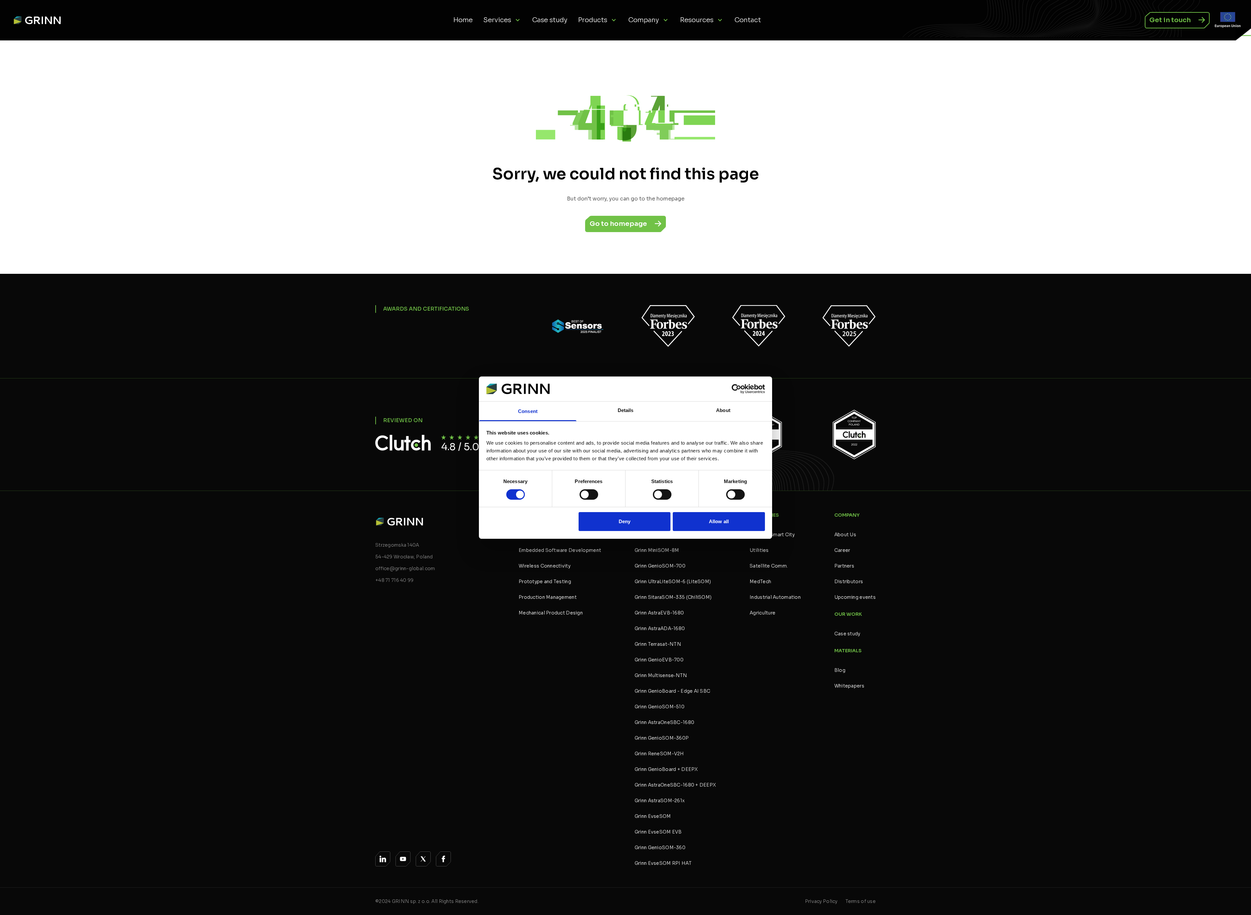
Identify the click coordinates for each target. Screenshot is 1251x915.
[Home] (39, 20)
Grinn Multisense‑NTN (661, 675)
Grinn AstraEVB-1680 (659, 613)
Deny (624, 521)
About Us (845, 535)
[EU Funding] (1228, 20)
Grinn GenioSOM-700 (660, 566)
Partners (844, 566)
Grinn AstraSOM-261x (660, 801)
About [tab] (723, 410)
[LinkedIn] (382, 858)
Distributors (848, 581)
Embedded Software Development (560, 550)
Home (463, 20)
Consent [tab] (528, 411)
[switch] (589, 494)
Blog (839, 670)
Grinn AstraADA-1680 (660, 628)
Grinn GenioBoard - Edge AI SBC (672, 691)
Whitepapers (849, 686)
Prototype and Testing (545, 581)
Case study (550, 20)
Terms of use (860, 901)
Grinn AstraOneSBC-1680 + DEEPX (675, 785)
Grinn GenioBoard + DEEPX (666, 769)
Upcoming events (855, 597)
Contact (747, 20)
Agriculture (762, 613)
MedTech (760, 581)
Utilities (759, 550)
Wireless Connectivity (544, 566)
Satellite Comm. (769, 566)
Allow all (719, 521)
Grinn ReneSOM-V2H (659, 754)
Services (497, 20)
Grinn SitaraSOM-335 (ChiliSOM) (673, 597)
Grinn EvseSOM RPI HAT (663, 863)
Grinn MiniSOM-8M (657, 550)
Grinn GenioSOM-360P (662, 738)
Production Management (548, 597)
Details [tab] (626, 410)
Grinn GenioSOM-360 (660, 847)
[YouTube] (402, 858)
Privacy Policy (821, 901)
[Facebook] (443, 858)
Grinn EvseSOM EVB (658, 832)
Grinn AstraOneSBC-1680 (664, 722)
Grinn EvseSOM (653, 816)
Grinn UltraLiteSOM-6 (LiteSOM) (673, 581)
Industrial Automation (775, 597)
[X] (423, 858)
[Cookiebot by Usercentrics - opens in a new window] (736, 389)
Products (592, 20)
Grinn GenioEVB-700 (659, 660)
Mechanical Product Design (551, 613)
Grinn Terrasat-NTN (658, 644)
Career (842, 550)
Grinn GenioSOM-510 (659, 707)
